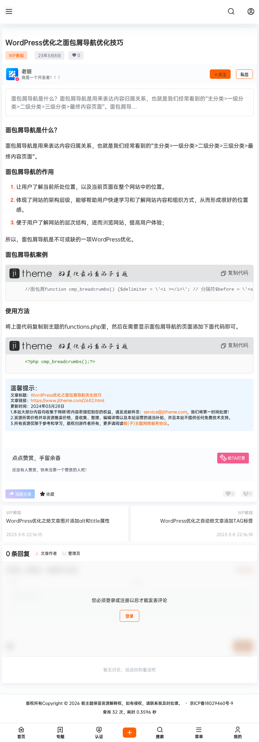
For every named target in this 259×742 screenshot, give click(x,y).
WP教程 (16, 55)
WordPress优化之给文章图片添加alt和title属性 (58, 520)
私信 (244, 74)
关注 (222, 74)
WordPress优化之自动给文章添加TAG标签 (206, 520)
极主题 (86, 703)
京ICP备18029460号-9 (211, 703)
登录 (129, 616)
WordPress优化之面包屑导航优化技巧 (66, 395)
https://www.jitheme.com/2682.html (67, 400)
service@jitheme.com (165, 412)
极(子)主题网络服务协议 (145, 423)
